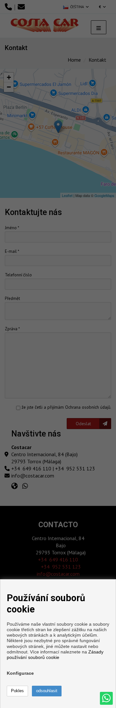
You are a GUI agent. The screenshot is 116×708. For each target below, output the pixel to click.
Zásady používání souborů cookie (55, 654)
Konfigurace (20, 673)
